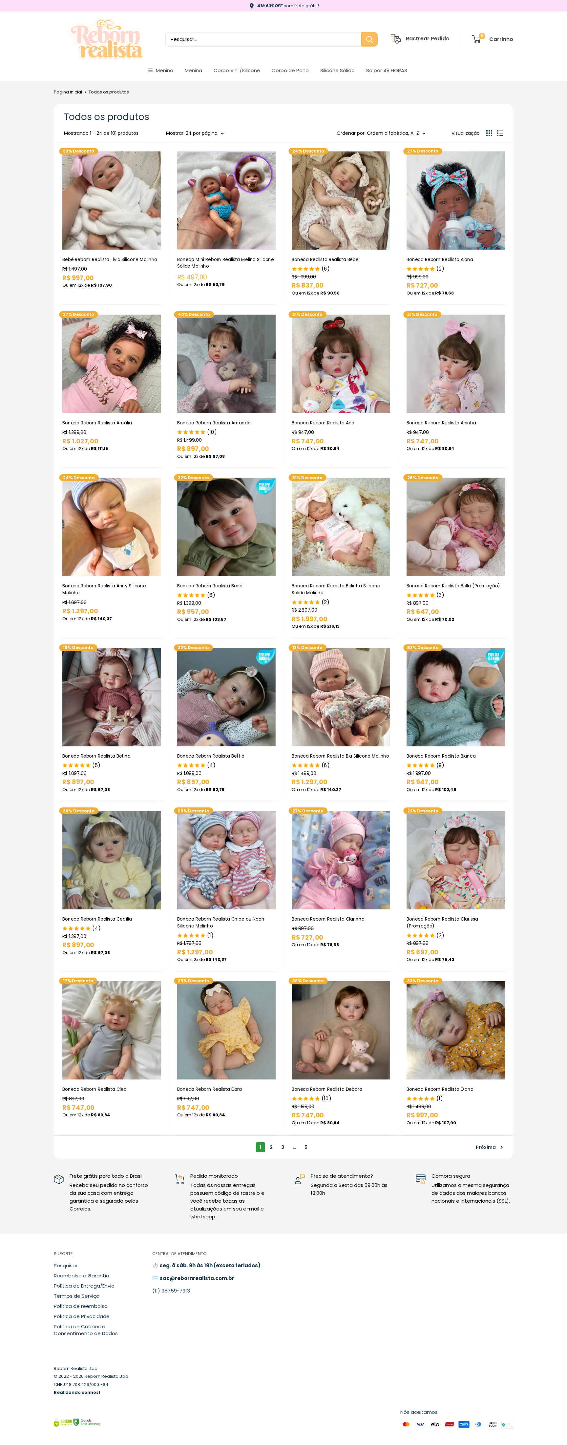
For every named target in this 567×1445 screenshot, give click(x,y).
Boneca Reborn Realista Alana (440, 259)
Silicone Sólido (337, 70)
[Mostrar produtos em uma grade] (489, 133)
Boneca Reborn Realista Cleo (94, 1089)
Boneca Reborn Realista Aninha (441, 422)
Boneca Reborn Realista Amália (97, 422)
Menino (164, 70)
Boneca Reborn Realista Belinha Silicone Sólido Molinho (336, 589)
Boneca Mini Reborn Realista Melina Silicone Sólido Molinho (225, 263)
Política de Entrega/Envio (84, 1285)
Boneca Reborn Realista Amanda (213, 422)
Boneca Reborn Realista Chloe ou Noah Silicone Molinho (220, 922)
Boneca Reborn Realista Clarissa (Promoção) (442, 922)
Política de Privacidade (82, 1316)
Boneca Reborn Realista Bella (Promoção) (453, 585)
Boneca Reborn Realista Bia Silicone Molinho (340, 755)
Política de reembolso (81, 1306)
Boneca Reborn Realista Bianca (441, 755)
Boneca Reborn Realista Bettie (210, 755)
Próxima (486, 1147)
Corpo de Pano (290, 70)
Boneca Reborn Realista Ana (323, 422)
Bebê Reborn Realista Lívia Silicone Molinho (109, 259)
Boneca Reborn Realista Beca (209, 585)
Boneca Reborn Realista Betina (96, 755)
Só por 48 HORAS (386, 70)
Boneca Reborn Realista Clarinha (328, 919)
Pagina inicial (68, 92)
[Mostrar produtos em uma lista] (500, 133)
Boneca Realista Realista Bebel (326, 259)
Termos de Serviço (76, 1295)
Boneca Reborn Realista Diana (440, 1089)
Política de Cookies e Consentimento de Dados (86, 1330)
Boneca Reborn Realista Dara (209, 1089)
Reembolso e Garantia (81, 1275)
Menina (193, 70)
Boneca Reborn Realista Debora (327, 1089)
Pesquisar (65, 1265)
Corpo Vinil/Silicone (237, 70)
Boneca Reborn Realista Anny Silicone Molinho (104, 589)
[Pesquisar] (369, 39)
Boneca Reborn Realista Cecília (97, 919)
